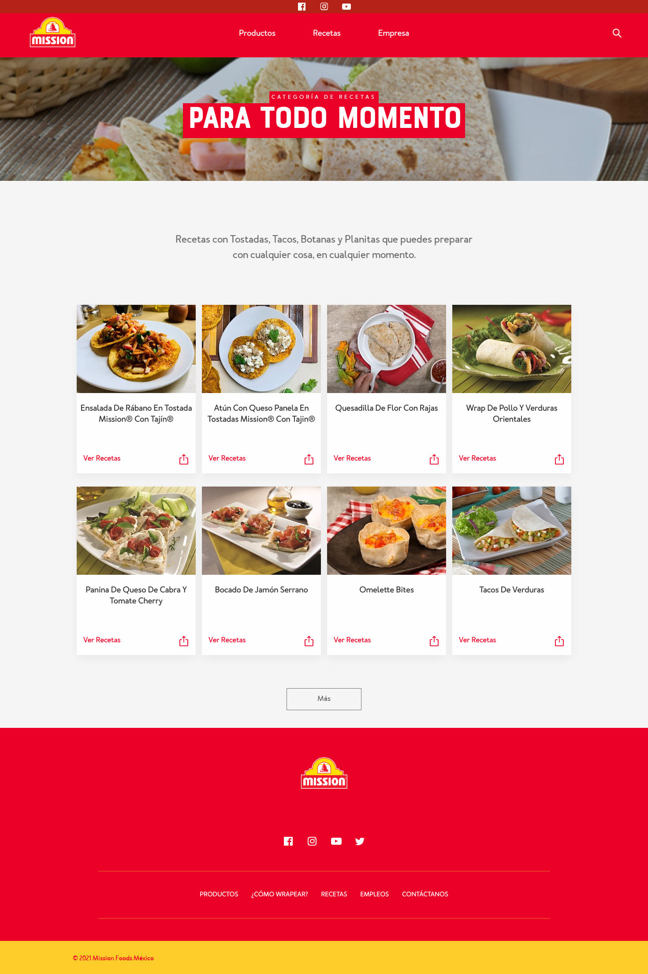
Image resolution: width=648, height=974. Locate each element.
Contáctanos (425, 895)
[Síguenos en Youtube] (346, 6)
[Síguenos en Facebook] (302, 6)
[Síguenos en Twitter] (359, 841)
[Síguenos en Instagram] (324, 6)
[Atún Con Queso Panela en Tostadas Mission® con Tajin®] (261, 349)
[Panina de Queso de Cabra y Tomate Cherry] (136, 531)
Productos (257, 33)
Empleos (374, 895)
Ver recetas (101, 458)
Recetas (327, 33)
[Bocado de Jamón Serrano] (261, 531)
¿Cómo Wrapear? (279, 895)
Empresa (393, 33)
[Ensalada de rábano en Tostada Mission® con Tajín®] (136, 349)
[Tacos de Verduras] (511, 531)
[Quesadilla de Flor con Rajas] (386, 349)
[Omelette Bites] (386, 531)
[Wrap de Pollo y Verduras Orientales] (511, 349)
